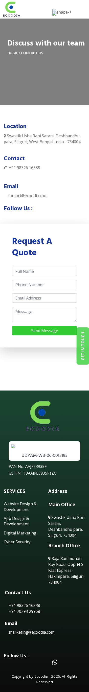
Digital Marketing (20, 533)
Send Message (44, 330)
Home (12, 52)
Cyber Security (17, 542)
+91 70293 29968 (24, 611)
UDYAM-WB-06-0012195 (44, 455)
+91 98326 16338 (24, 167)
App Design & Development (16, 521)
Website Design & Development (20, 506)
